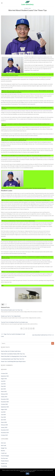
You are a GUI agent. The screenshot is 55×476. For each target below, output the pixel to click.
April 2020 (3, 419)
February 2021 (4, 394)
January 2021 (4, 396)
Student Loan (27, 8)
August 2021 (4, 378)
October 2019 (4, 435)
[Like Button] (2, 304)
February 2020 (4, 424)
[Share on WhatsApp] (21, 328)
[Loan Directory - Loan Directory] (27, 3)
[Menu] (2, 3)
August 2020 (4, 409)
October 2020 (4, 404)
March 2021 (4, 391)
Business (3, 450)
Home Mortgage (5, 455)
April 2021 (3, 388)
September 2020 (5, 406)
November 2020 (5, 401)
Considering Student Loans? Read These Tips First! (12, 359)
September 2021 (5, 376)
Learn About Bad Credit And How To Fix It (42, 335)
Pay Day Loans (4, 458)
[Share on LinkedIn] (33, 328)
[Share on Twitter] (26, 328)
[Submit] (52, 343)
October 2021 (4, 373)
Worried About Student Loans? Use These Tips (11, 310)
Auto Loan (3, 442)
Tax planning (4, 466)
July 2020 (3, 412)
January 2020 (4, 427)
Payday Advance (5, 460)
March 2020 (4, 422)
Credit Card (3, 453)
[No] (53, 473)
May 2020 (3, 417)
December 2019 (5, 430)
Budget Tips (4, 448)
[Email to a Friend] (29, 328)
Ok (27, 473)
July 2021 (3, 381)
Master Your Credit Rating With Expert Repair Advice (13, 361)
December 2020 (5, 399)
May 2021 (3, 386)
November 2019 (5, 432)
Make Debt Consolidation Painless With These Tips (13, 353)
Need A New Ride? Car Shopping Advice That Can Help (13, 356)
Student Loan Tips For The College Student (11, 316)
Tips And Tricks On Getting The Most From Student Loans (14, 322)
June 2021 (3, 383)
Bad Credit (3, 445)
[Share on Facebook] (24, 328)
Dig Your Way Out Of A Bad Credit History (11, 351)
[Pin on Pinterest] (31, 328)
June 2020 (3, 414)
